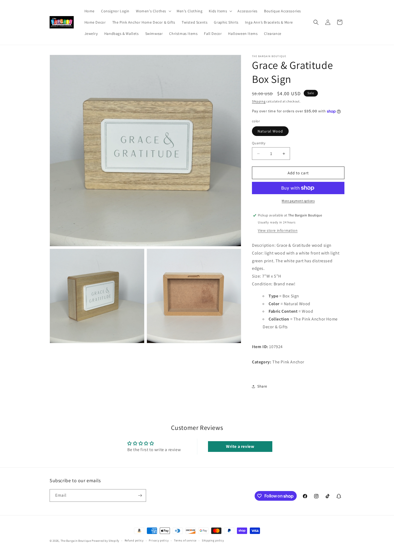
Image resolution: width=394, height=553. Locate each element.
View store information (278, 230)
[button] (153, 11)
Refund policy (134, 541)
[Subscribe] (140, 495)
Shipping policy (213, 541)
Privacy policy (159, 541)
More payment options (298, 201)
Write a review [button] (240, 446)
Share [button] (262, 386)
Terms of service (185, 541)
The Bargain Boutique (76, 541)
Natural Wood (270, 131)
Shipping (259, 101)
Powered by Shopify (105, 541)
